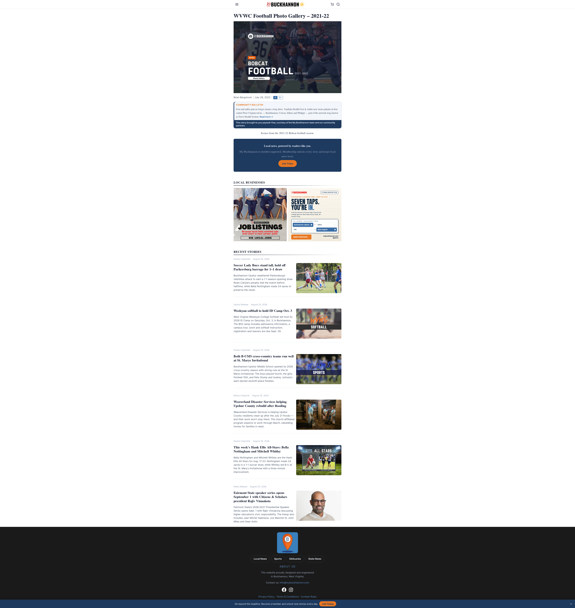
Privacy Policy (266, 596)
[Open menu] (237, 4)
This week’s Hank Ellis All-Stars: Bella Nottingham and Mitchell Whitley (261, 449)
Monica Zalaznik (241, 395)
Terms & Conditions (288, 596)
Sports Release (241, 304)
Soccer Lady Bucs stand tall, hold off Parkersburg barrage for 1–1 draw (259, 267)
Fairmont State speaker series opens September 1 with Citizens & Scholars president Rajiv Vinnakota (260, 496)
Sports (278, 558)
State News (314, 558)
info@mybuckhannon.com (294, 582)
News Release (240, 486)
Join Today (328, 603)
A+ (280, 97)
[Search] (338, 4)
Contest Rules (309, 596)
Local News (260, 558)
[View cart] (332, 4)
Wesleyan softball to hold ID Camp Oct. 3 (263, 310)
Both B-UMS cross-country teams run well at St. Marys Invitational (264, 358)
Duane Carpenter (242, 259)
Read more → (266, 116)
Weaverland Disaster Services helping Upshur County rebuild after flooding (260, 403)
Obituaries (295, 558)
